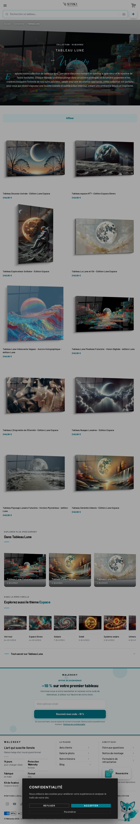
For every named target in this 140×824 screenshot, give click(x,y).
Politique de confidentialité (79, 437)
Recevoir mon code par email (70, 427)
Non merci (70, 441)
